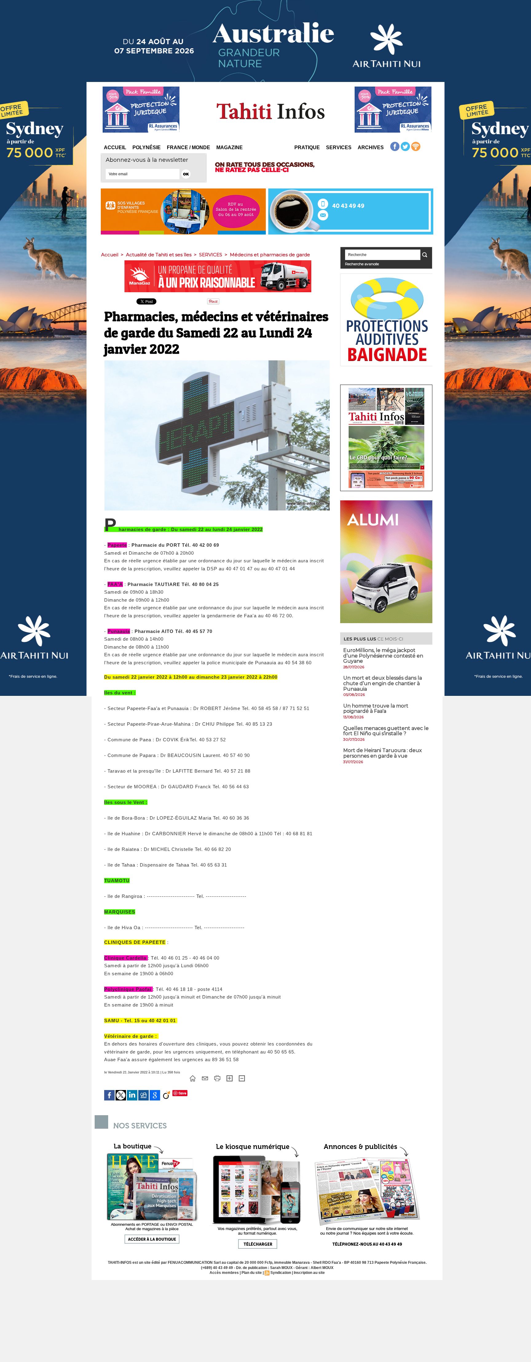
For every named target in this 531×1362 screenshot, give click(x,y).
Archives (371, 147)
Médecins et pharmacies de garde (270, 255)
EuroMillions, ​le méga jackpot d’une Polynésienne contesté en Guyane (383, 655)
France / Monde (188, 147)
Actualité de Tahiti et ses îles (158, 255)
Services (339, 147)
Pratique (307, 147)
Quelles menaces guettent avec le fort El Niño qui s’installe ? (386, 731)
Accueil (115, 147)
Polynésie (146, 147)
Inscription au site (309, 1273)
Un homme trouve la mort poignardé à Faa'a (375, 708)
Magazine (229, 147)
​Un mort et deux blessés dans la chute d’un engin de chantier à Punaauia (382, 683)
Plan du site (252, 1273)
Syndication (280, 1273)
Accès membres (224, 1273)
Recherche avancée (362, 264)
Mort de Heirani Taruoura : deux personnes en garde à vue (382, 753)
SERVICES (210, 255)
